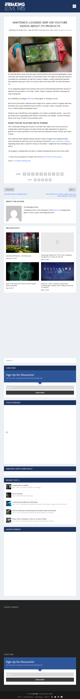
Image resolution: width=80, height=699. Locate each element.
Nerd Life (56, 210)
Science (46, 697)
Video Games (54, 30)
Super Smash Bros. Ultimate (60, 141)
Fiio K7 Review (17, 494)
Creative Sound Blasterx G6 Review (24, 502)
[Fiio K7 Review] (8, 495)
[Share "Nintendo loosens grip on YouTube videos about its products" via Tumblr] (37, 174)
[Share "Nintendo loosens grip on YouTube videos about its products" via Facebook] (24, 174)
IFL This (35, 694)
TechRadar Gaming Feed (22, 161)
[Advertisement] (21, 420)
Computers (24, 487)
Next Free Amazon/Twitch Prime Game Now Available (21, 284)
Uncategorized (54, 504)
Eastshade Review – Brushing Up (18, 256)
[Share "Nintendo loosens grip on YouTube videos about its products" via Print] (62, 174)
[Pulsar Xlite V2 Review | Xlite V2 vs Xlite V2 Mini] (8, 520)
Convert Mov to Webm (20, 485)
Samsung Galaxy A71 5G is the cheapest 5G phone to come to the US (56, 256)
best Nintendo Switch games (52, 157)
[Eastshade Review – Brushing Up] (22, 242)
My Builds (38, 513)
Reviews (23, 496)
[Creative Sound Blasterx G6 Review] (8, 503)
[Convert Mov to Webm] (8, 486)
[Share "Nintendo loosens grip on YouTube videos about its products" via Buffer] (49, 174)
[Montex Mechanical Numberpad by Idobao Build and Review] (8, 512)
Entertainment (44, 30)
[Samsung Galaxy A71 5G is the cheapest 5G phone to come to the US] (57, 242)
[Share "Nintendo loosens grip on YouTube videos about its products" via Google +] (33, 174)
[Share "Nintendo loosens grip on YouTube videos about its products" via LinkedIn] (45, 174)
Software (30, 487)
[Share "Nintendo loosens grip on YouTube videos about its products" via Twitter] (29, 174)
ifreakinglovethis (21, 30)
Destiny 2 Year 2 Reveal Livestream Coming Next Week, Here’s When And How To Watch (57, 285)
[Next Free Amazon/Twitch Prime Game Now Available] (22, 271)
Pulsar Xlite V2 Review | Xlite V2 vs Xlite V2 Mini (29, 519)
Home (20, 697)
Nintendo (31, 99)
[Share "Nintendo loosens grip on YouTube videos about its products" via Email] (58, 174)
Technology (37, 487)
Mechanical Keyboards (27, 513)
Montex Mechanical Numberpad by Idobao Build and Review (34, 511)
